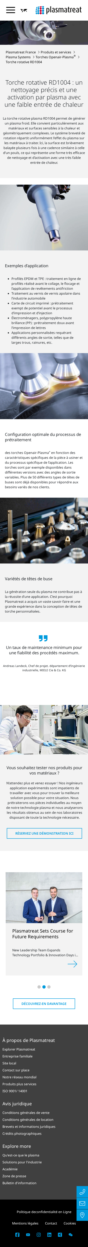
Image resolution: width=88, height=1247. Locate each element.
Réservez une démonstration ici (44, 833)
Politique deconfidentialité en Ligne (44, 1212)
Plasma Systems (19, 57)
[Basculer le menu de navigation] (10, 10)
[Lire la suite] (72, 964)
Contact (51, 1223)
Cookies (70, 1223)
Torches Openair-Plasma (56, 57)
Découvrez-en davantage (44, 1003)
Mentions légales (25, 1223)
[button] (24, 10)
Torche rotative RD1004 (24, 62)
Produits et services (56, 52)
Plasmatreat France (21, 52)
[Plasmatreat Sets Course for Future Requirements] (44, 897)
